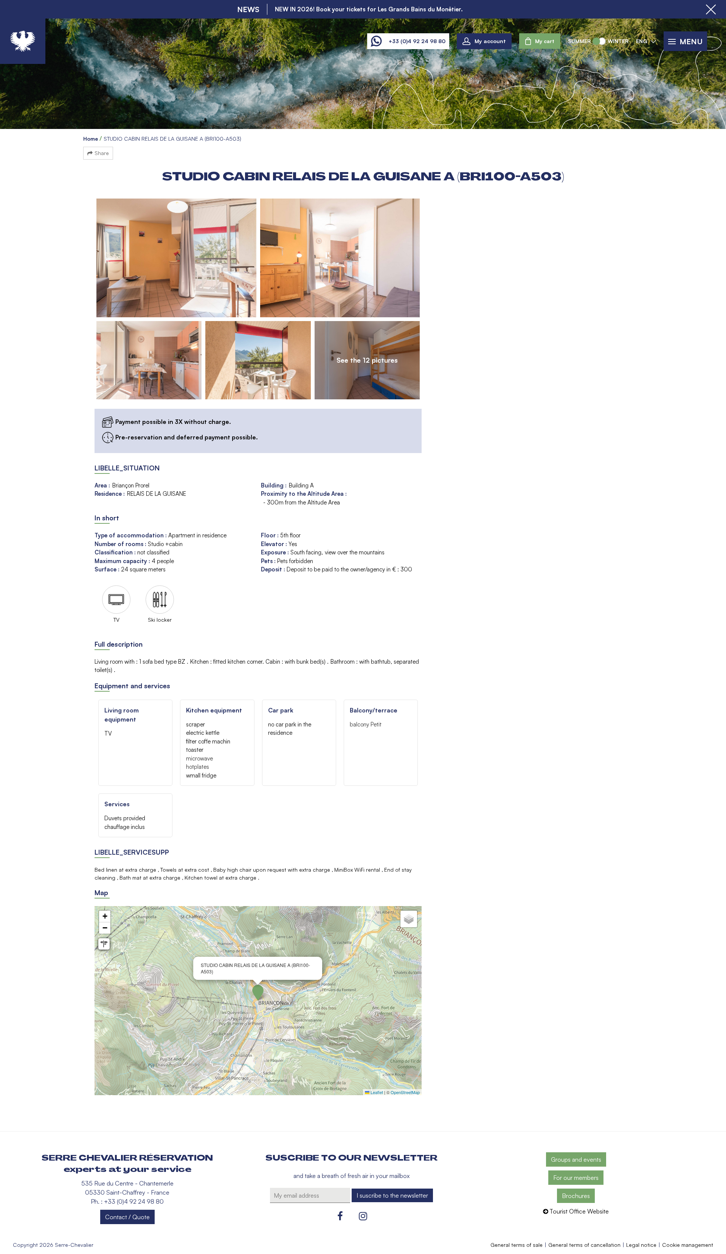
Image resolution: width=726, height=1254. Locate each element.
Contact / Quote (127, 1217)
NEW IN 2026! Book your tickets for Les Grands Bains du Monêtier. (369, 9)
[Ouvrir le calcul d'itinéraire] (104, 944)
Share (102, 153)
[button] (539, 41)
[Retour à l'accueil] (22, 41)
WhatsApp (376, 41)
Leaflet (376, 1092)
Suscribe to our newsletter (351, 1158)
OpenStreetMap (405, 1092)
